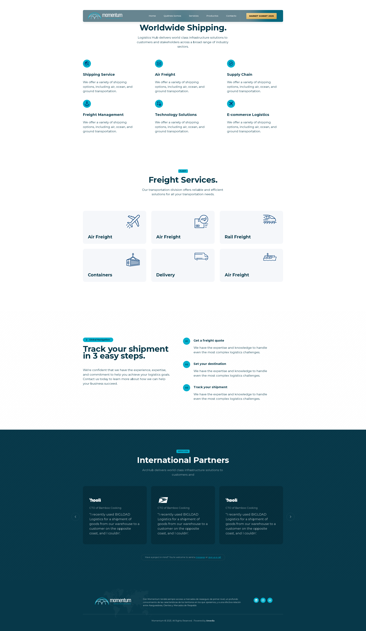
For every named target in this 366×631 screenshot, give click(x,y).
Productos (212, 15)
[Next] (291, 517)
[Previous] (75, 517)
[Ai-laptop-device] (269, 600)
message (200, 557)
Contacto (231, 15)
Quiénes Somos (172, 15)
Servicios (194, 15)
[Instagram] (263, 600)
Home (152, 15)
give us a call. (214, 557)
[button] (261, 16)
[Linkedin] (256, 600)
